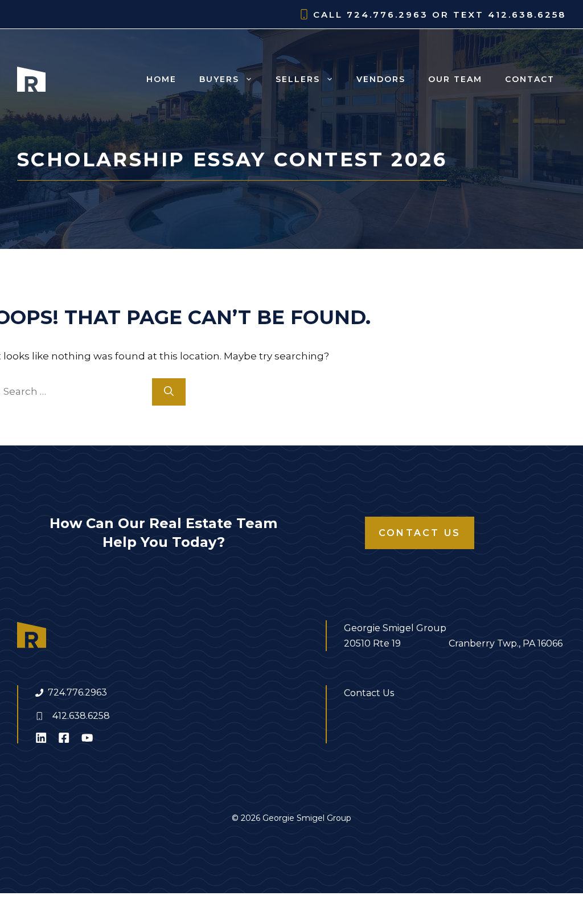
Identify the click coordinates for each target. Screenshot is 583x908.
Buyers (219, 79)
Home (161, 79)
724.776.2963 (77, 692)
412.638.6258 (81, 715)
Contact (530, 79)
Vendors (380, 79)
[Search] (169, 392)
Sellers (298, 79)
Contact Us (420, 532)
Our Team (455, 79)
